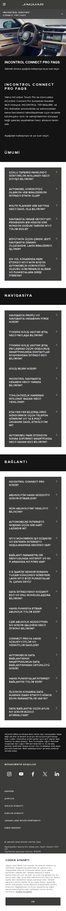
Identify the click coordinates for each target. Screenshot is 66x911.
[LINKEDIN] (56, 774)
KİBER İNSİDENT (13, 828)
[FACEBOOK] (33, 774)
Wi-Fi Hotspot (12, 105)
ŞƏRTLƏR (9, 799)
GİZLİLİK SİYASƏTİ (14, 806)
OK (33, 901)
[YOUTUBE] (21, 774)
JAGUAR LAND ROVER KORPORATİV (23, 821)
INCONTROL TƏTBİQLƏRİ (37, 105)
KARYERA (9, 791)
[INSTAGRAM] (9, 774)
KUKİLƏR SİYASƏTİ (14, 813)
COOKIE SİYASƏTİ (24, 892)
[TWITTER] (45, 774)
